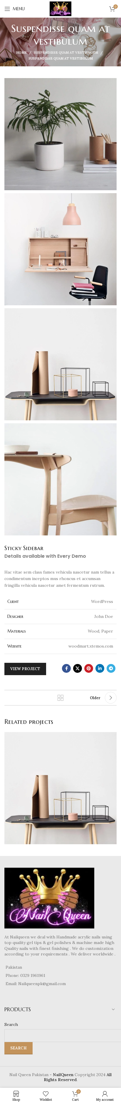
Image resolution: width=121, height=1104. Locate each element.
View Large (111, 737)
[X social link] (77, 668)
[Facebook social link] (66, 668)
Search (11, 1024)
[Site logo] (60, 8)
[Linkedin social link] (99, 668)
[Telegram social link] (111, 668)
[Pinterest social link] (88, 668)
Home (21, 52)
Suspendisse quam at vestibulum (66, 52)
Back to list (60, 698)
